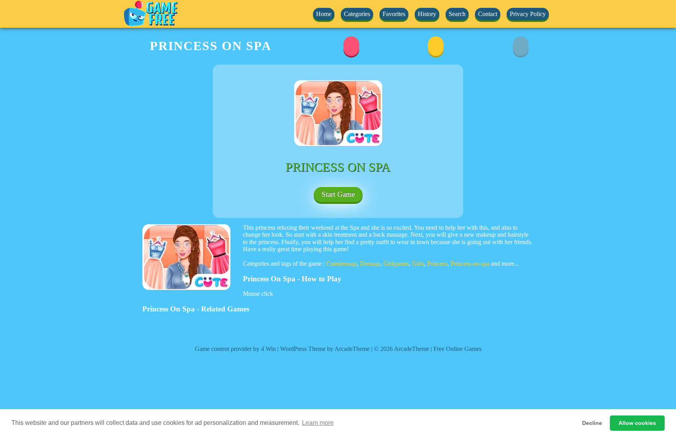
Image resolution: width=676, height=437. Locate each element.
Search (457, 14)
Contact (487, 14)
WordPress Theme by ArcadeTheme (325, 348)
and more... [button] (505, 263)
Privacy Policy (528, 14)
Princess (437, 263)
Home (323, 14)
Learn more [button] (318, 422)
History (427, 14)
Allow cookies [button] (637, 423)
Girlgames (396, 263)
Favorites (394, 14)
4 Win (268, 348)
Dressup (370, 263)
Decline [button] (592, 423)
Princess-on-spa (470, 263)
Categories (357, 14)
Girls (418, 263)
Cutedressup (341, 263)
